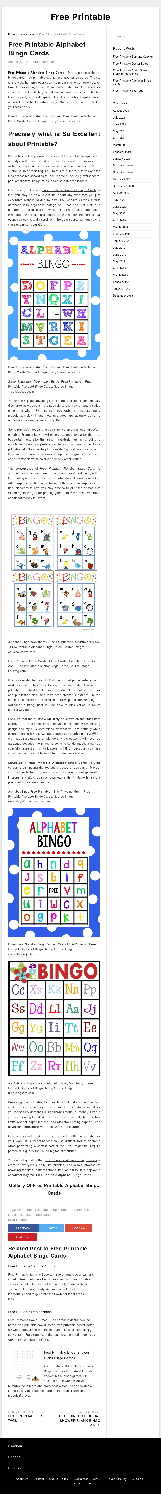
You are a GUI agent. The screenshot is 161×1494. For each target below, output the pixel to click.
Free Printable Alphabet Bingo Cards (132, 82)
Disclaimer (80, 1479)
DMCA (97, 1479)
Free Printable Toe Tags (27, 1418)
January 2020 (121, 241)
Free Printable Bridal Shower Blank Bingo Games (78, 1420)
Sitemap (137, 1479)
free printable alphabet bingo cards (42, 1210)
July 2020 (119, 200)
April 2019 (119, 268)
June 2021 (119, 124)
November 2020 (123, 172)
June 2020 (119, 207)
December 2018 (123, 295)
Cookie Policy (58, 1479)
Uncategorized (43, 61)
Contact (39, 1479)
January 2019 (121, 289)
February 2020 (122, 234)
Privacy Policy (117, 1479)
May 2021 (119, 131)
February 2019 (122, 282)
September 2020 (123, 186)
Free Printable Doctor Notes (30, 1311)
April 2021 (119, 138)
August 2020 (121, 193)
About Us (22, 1479)
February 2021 (122, 152)
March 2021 (120, 145)
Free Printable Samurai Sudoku (32, 1266)
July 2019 (119, 247)
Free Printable (80, 16)
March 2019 (120, 275)
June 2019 (119, 254)
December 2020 (123, 165)
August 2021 (121, 110)
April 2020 (119, 220)
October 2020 (121, 179)
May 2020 (119, 213)
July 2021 (119, 117)
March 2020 (120, 227)
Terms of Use (81, 1483)
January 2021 (121, 158)
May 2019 (119, 261)
